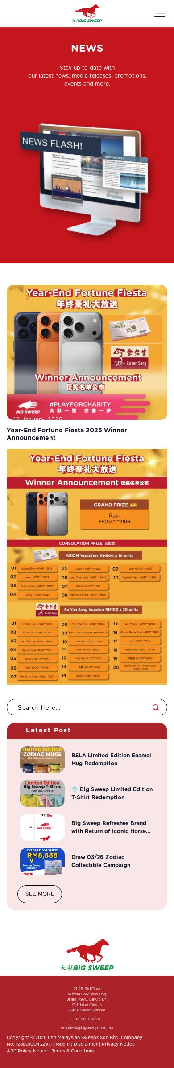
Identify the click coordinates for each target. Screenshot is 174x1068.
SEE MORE (39, 894)
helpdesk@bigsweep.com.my (87, 1028)
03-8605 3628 (87, 1019)
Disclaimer (86, 1044)
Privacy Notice (118, 1044)
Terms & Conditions (73, 1051)
